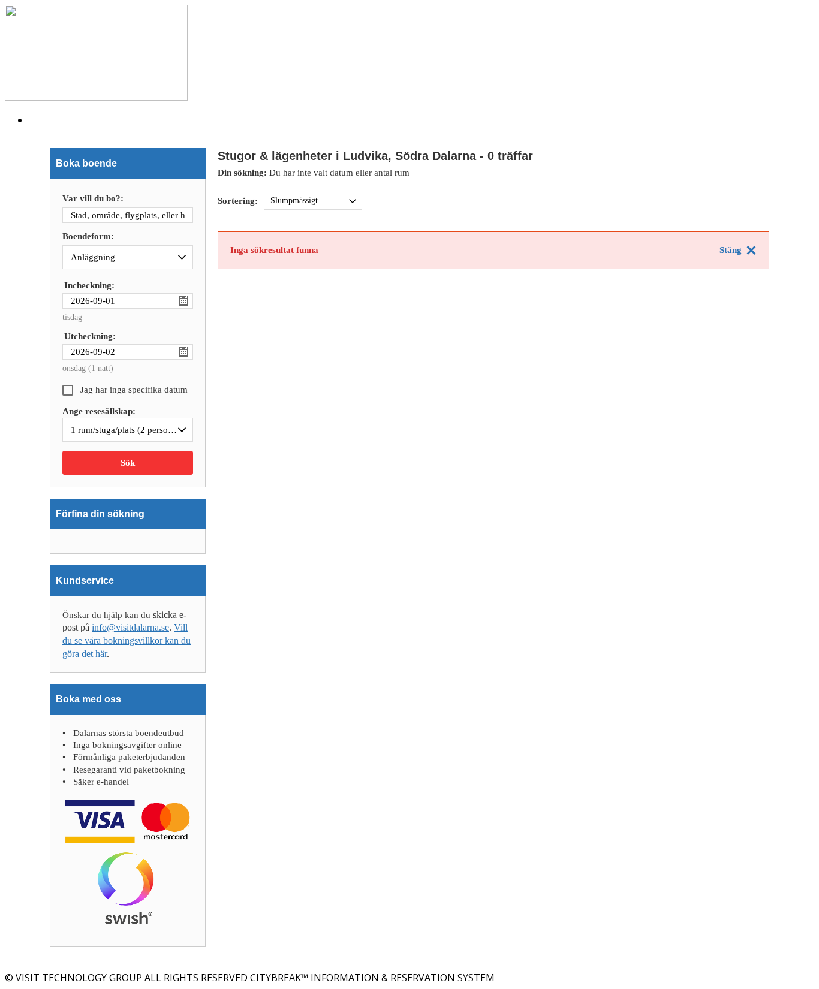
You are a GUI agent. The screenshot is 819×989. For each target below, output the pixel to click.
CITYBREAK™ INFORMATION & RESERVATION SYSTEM (372, 977)
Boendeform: (88, 236)
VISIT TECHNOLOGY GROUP (79, 977)
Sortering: (238, 201)
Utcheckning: (90, 336)
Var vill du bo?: (93, 198)
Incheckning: (89, 285)
